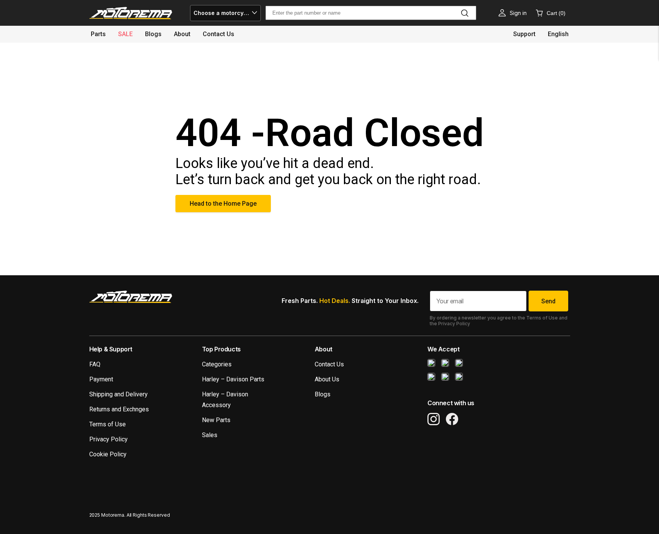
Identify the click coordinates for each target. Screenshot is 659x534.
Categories (217, 364)
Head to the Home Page (223, 203)
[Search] (465, 13)
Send (548, 301)
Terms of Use (107, 424)
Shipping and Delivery (118, 394)
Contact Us (329, 364)
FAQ (94, 364)
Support (524, 34)
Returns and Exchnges (119, 409)
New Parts (216, 420)
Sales (209, 435)
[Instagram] (433, 419)
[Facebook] (452, 419)
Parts (98, 34)
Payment (101, 379)
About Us (327, 379)
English (558, 34)
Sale (125, 34)
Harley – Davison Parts (233, 379)
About (182, 34)
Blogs (153, 34)
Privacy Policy (108, 439)
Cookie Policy (108, 454)
